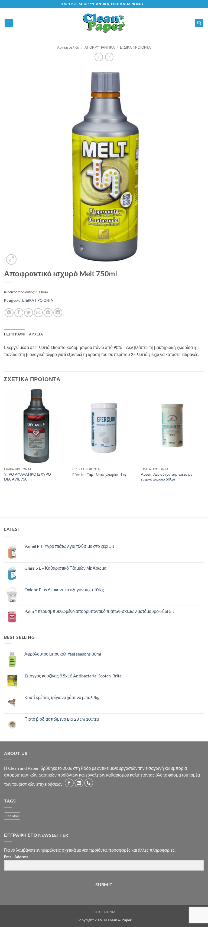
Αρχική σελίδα (68, 47)
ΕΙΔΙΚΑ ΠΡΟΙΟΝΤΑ (135, 47)
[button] (9, 23)
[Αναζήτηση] (199, 23)
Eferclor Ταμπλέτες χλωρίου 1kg (99, 474)
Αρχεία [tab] (36, 334)
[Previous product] (109, 57)
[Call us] (88, 782)
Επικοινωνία (104, 912)
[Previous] (4, 443)
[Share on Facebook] (18, 312)
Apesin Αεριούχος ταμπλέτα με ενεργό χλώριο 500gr (166, 477)
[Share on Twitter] (28, 312)
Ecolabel (12, 816)
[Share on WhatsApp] (9, 312)
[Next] (204, 443)
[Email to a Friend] (38, 312)
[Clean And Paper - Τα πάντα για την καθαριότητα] (104, 23)
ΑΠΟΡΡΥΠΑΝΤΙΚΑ (99, 47)
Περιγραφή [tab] (14, 334)
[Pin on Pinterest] (48, 312)
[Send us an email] (78, 782)
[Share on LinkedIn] (57, 312)
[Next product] (99, 57)
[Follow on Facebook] (69, 782)
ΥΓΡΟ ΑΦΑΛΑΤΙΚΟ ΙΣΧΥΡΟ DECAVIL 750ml (27, 477)
